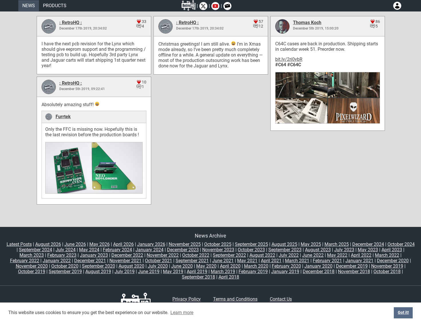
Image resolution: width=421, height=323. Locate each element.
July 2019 (125, 271)
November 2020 (32, 266)
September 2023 (285, 249)
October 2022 (195, 255)
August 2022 (262, 255)
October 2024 (401, 244)
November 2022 (163, 255)
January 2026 (151, 244)
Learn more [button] (181, 312)
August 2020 (131, 266)
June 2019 (149, 271)
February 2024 (117, 249)
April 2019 (197, 271)
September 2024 (35, 249)
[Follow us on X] (203, 6)
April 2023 (391, 249)
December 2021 (90, 260)
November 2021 (125, 260)
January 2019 (285, 271)
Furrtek (63, 116)
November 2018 (354, 271)
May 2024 (89, 249)
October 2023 (251, 249)
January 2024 (149, 249)
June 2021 (223, 260)
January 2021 (359, 260)
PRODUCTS (54, 5)
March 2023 (31, 255)
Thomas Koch (307, 22)
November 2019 (387, 266)
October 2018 (387, 271)
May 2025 (311, 244)
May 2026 (99, 244)
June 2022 (313, 255)
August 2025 (284, 244)
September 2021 (192, 260)
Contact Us (281, 299)
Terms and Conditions (235, 299)
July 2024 (66, 249)
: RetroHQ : (70, 22)
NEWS (28, 5)
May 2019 (173, 271)
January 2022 (57, 260)
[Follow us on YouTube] (215, 6)
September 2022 (229, 255)
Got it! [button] (403, 312)
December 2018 (319, 271)
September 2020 (98, 266)
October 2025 (217, 244)
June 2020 (182, 266)
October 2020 (64, 266)
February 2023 (61, 255)
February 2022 (24, 260)
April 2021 (271, 260)
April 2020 (230, 266)
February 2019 (253, 271)
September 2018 (198, 277)
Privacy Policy (186, 299)
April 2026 (123, 244)
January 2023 (94, 255)
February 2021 (327, 260)
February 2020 (286, 266)
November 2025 (185, 244)
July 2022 (289, 255)
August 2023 (318, 249)
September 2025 (251, 244)
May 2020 (206, 266)
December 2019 (352, 266)
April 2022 (361, 255)
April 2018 (229, 277)
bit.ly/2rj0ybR (288, 59)
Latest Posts (19, 244)
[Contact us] (227, 6)
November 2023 (218, 249)
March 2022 (387, 255)
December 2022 (127, 255)
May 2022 (337, 255)
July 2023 (344, 249)
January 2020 (318, 266)
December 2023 (183, 249)
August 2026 (48, 244)
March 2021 (297, 260)
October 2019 (31, 271)
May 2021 (247, 260)
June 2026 (75, 244)
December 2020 (393, 260)
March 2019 (223, 271)
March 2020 (256, 266)
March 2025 (336, 244)
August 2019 (98, 271)
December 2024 (368, 244)
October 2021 (158, 260)
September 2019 (65, 271)
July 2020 (158, 266)
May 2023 (368, 249)
